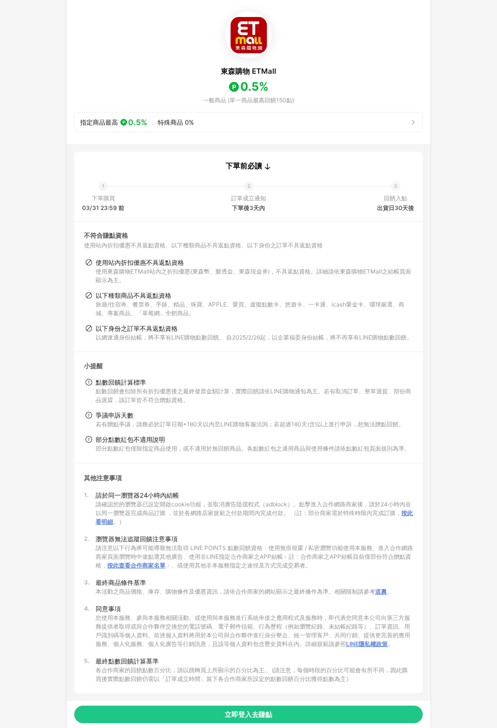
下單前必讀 (244, 166)
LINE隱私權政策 (367, 643)
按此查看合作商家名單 (136, 565)
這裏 (381, 591)
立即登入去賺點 (248, 714)
